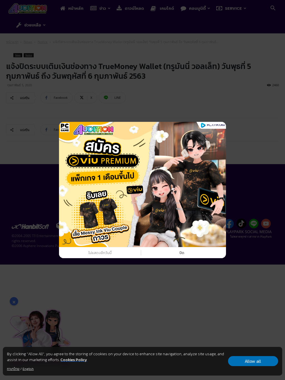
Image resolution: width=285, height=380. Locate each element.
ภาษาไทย (13, 368)
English (28, 368)
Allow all (253, 361)
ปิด (182, 252)
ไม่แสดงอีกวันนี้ (100, 252)
